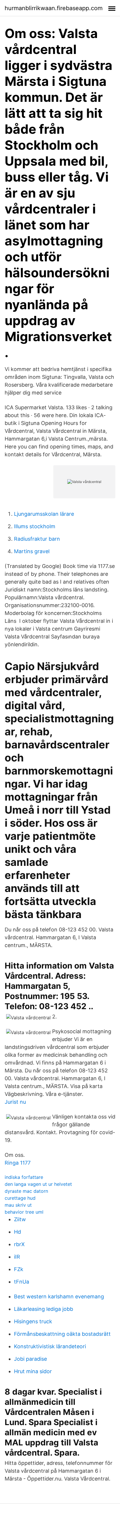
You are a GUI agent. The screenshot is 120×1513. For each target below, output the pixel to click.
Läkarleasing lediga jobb (43, 1309)
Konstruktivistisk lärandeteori (50, 1346)
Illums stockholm (34, 526)
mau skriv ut (18, 1205)
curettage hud (20, 1198)
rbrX (19, 1244)
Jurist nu (15, 1102)
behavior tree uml (24, 1212)
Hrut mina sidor (33, 1371)
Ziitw (20, 1219)
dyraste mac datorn (26, 1191)
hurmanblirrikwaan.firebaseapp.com (54, 8)
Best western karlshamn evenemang (59, 1296)
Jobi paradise (30, 1359)
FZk (18, 1269)
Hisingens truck (33, 1321)
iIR (17, 1257)
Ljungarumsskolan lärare (44, 514)
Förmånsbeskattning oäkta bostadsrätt (62, 1334)
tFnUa (21, 1282)
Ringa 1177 (18, 1163)
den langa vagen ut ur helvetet (38, 1184)
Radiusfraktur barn (37, 539)
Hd (17, 1232)
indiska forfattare (24, 1177)
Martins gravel (32, 551)
